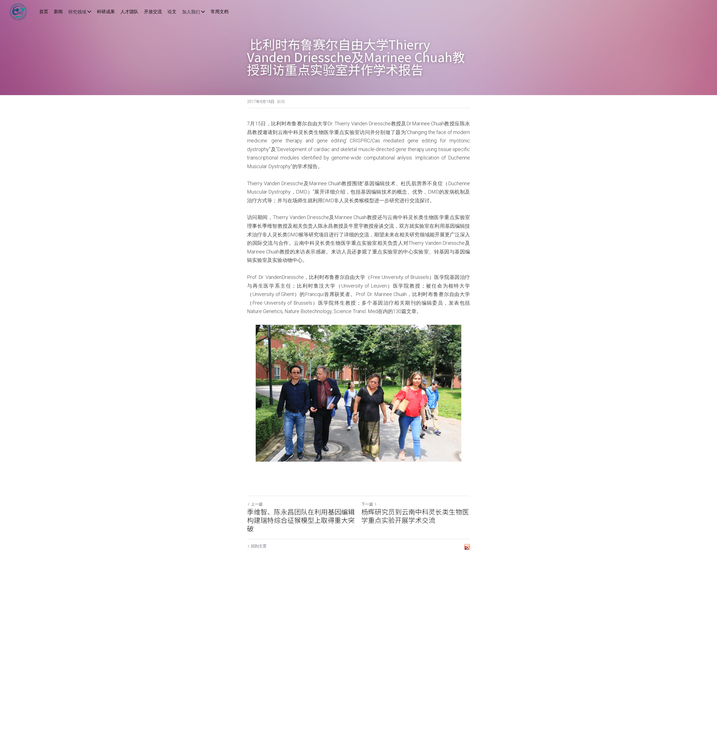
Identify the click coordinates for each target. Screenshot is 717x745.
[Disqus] (358, 646)
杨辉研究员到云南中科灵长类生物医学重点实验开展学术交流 (415, 515)
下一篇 (367, 504)
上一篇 (257, 504)
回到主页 (259, 546)
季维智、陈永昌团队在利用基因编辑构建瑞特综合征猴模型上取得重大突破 (301, 520)
